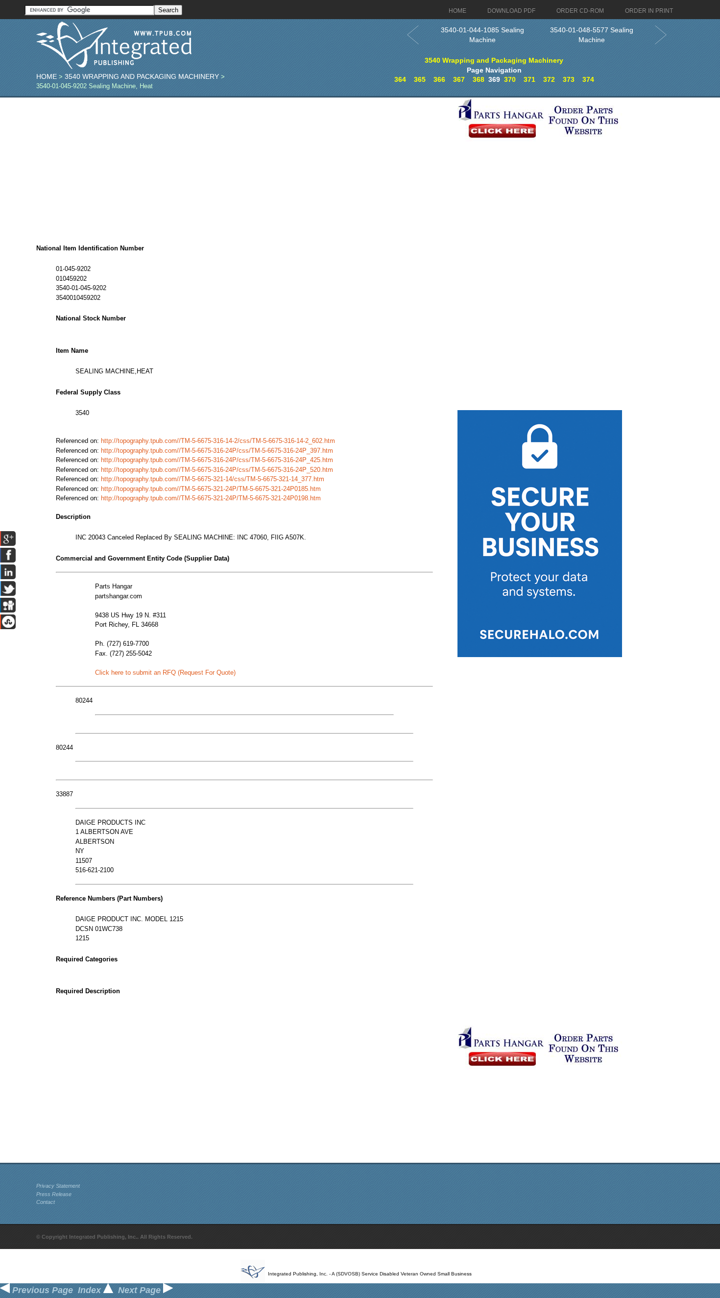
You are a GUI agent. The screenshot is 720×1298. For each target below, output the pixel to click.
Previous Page (41, 1290)
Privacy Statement (58, 1186)
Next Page (140, 1290)
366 (439, 79)
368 (478, 79)
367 (459, 79)
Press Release (54, 1194)
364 (400, 79)
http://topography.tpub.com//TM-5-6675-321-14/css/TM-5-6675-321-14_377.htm (212, 479)
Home (46, 76)
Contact (45, 1202)
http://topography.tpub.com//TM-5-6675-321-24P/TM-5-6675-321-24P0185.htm (211, 488)
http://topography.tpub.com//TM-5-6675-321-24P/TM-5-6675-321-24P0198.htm (211, 498)
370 (510, 79)
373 (569, 79)
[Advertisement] (244, 166)
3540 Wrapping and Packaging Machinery (142, 76)
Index (90, 1290)
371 (529, 79)
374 (588, 79)
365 (420, 79)
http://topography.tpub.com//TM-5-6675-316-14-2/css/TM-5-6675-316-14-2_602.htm (218, 440)
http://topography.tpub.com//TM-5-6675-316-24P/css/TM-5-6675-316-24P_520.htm (217, 469)
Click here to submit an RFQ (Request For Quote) (165, 672)
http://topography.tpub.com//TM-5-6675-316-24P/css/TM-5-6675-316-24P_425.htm (217, 460)
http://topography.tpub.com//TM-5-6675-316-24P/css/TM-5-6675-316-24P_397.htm (217, 450)
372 (549, 79)
